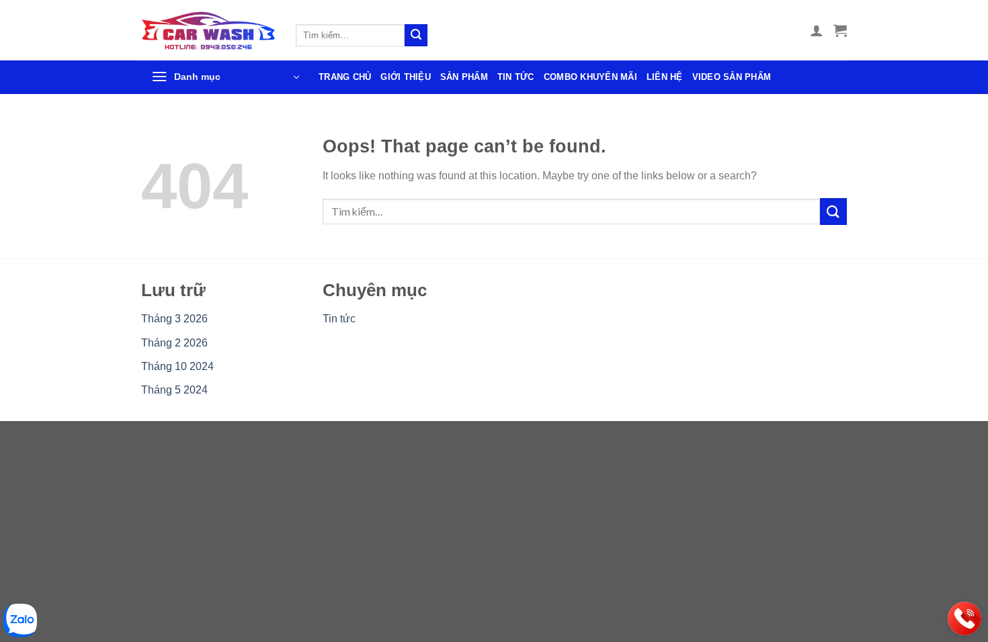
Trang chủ (345, 77)
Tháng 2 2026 (174, 343)
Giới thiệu (405, 77)
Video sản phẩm (732, 77)
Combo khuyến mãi (590, 77)
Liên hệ (665, 77)
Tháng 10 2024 (177, 366)
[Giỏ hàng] (840, 30)
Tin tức (515, 77)
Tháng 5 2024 (174, 390)
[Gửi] (416, 35)
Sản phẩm (464, 77)
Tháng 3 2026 (174, 318)
